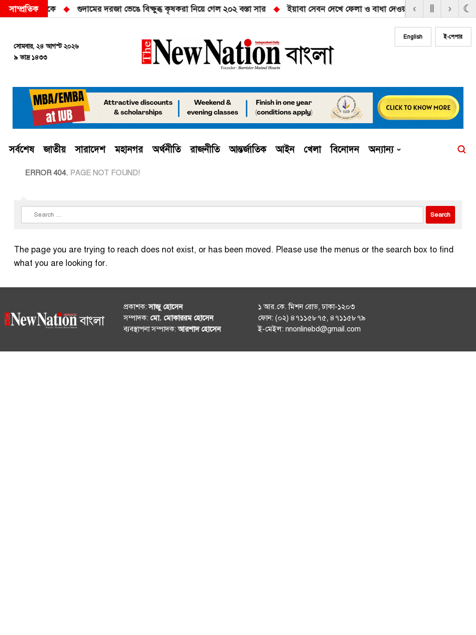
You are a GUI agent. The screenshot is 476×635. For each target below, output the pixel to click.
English (413, 36)
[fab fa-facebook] (409, 63)
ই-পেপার (453, 36)
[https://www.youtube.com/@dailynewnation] (449, 321)
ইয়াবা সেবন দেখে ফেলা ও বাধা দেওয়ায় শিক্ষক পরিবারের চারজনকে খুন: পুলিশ (216, 9)
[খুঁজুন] (461, 149)
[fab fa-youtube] (447, 63)
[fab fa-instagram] (428, 63)
